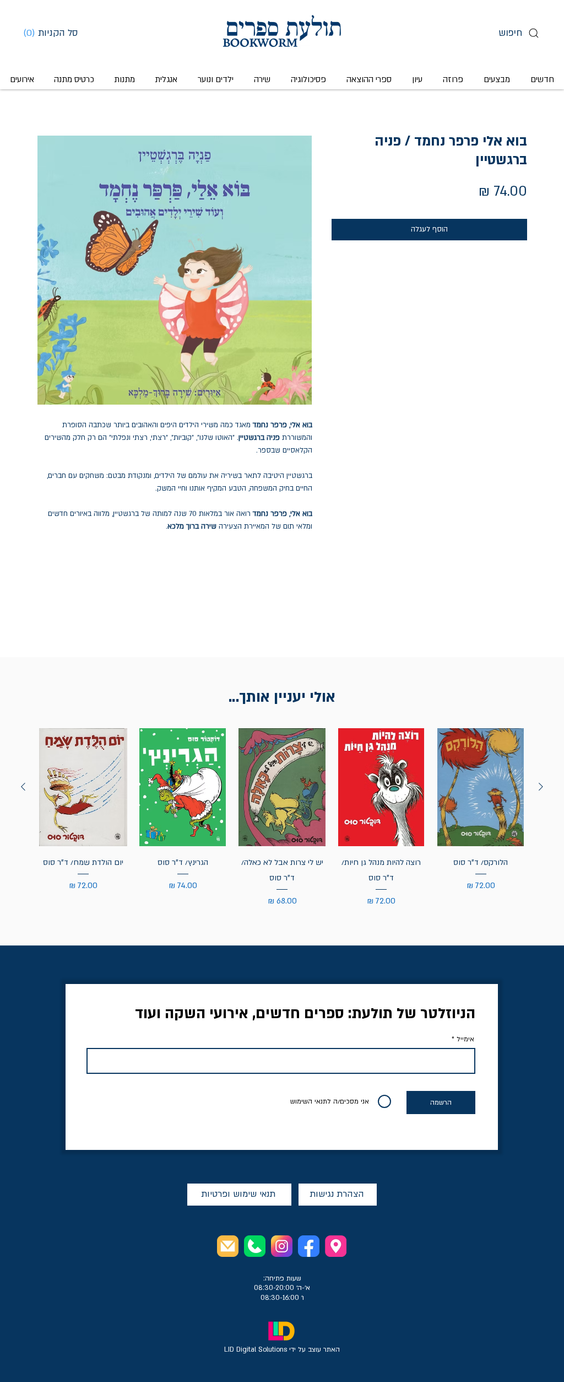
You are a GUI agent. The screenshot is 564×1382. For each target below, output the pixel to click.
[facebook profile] (308, 1246)
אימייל (465, 1039)
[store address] (335, 1246)
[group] (282, 818)
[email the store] (227, 1246)
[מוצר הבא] (23, 786)
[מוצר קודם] (540, 786)
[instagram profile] (281, 1246)
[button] (54, 32)
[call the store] (254, 1246)
